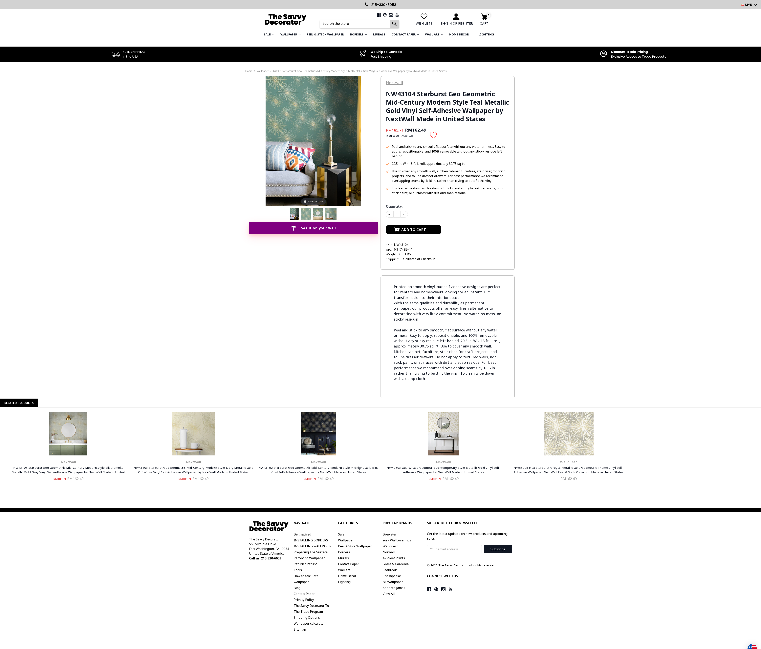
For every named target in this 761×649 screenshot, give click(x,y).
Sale (268, 34)
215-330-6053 (383, 4)
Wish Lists (424, 23)
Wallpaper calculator (309, 623)
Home (248, 71)
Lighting (487, 34)
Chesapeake (392, 576)
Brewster (390, 534)
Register (465, 23)
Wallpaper (289, 34)
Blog (297, 588)
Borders (357, 34)
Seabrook (390, 570)
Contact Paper (404, 34)
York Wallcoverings (397, 540)
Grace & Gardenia (396, 564)
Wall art (432, 34)
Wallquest (390, 546)
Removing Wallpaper (309, 558)
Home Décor (459, 34)
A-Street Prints (394, 558)
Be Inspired (302, 534)
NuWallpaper (393, 582)
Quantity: (394, 206)
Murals (379, 34)
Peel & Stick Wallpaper (325, 34)
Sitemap (300, 629)
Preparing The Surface (311, 552)
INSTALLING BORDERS (311, 540)
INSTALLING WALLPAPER (312, 546)
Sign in (446, 23)
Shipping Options (307, 617)
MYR (748, 4)
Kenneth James (394, 588)
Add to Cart (68, 434)
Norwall (389, 552)
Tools (298, 570)
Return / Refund (305, 564)
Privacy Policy (304, 599)
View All (389, 594)
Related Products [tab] (19, 403)
